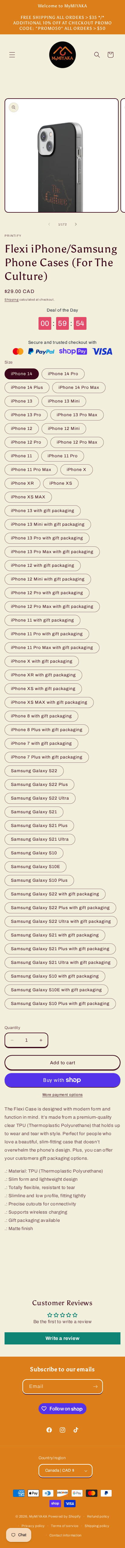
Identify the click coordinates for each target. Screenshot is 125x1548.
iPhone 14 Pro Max (79, 387)
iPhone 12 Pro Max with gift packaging (52, 606)
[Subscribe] (95, 1386)
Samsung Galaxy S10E (35, 866)
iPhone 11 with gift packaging (42, 620)
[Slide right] (76, 224)
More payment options (62, 1095)
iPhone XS (60, 483)
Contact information (65, 1535)
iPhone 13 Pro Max (77, 415)
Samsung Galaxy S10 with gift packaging (55, 976)
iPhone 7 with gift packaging (41, 743)
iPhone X (76, 469)
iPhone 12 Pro (26, 442)
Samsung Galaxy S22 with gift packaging (55, 894)
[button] (12, 54)
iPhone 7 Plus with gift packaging (47, 757)
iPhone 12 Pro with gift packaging (47, 593)
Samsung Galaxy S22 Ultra (40, 798)
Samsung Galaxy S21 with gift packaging (55, 935)
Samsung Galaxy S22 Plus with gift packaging (60, 907)
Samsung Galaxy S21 (34, 812)
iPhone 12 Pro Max (77, 442)
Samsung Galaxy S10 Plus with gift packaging (60, 1003)
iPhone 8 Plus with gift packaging (47, 729)
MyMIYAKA (38, 1516)
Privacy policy (33, 1526)
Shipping (12, 299)
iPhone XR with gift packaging (43, 675)
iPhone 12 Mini (64, 428)
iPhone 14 (21, 373)
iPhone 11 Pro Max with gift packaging (52, 647)
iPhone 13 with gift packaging (42, 510)
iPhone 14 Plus (27, 387)
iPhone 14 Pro (63, 373)
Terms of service (65, 1526)
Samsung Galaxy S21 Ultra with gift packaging (61, 962)
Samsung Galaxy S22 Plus (39, 784)
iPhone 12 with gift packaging (42, 565)
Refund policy (98, 1516)
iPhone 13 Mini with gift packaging (48, 524)
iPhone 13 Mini (64, 401)
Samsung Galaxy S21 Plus (39, 825)
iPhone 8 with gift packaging (41, 716)
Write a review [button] (62, 1338)
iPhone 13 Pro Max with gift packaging (52, 551)
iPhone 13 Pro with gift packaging (47, 538)
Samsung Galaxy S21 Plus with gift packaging (60, 949)
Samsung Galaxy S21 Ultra (40, 839)
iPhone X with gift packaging (42, 661)
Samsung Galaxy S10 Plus (39, 880)
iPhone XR (22, 483)
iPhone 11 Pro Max (31, 469)
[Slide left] (49, 224)
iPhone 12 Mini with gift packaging (48, 579)
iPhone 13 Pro (26, 415)
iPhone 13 (21, 401)
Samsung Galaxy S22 (34, 771)
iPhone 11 (21, 456)
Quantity (12, 1028)
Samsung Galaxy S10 (34, 853)
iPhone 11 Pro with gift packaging (47, 634)
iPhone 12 (21, 428)
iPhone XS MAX (28, 497)
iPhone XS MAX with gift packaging (49, 702)
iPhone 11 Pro (63, 456)
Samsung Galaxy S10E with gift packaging (56, 990)
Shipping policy (97, 1526)
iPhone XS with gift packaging (43, 688)
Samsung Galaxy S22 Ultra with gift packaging (61, 921)
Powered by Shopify (64, 1516)
